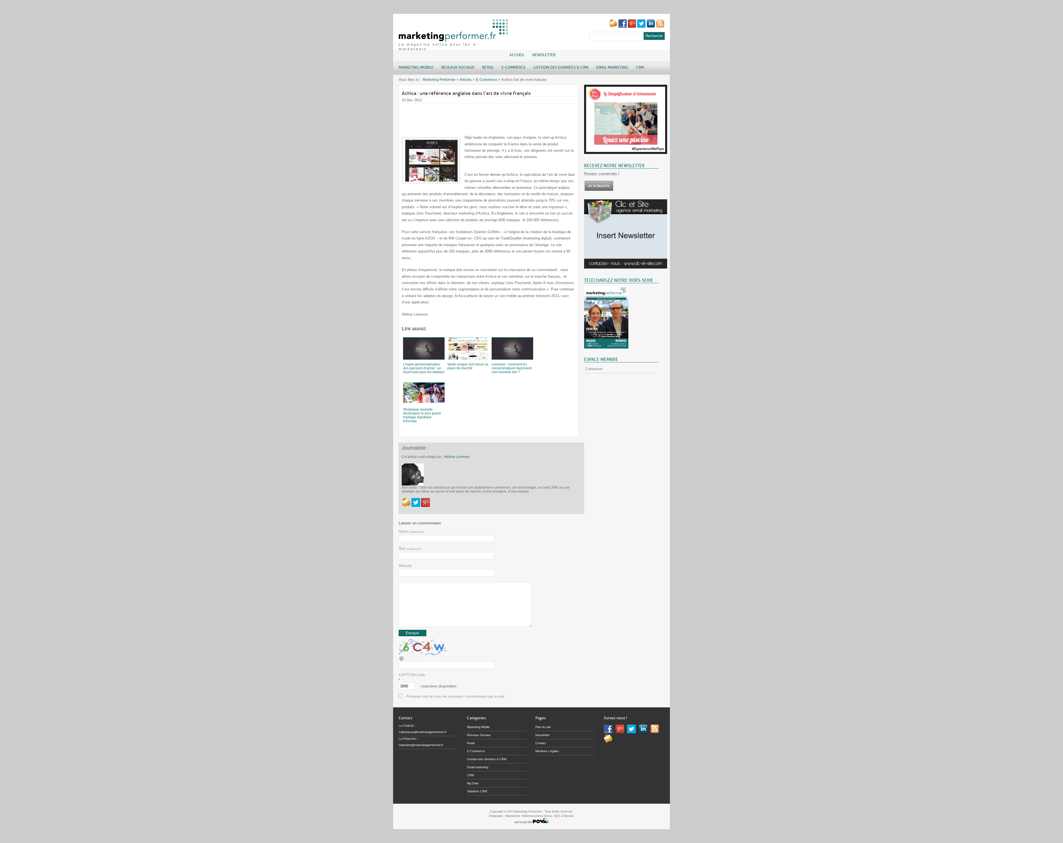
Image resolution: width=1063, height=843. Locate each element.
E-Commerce (486, 80)
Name (411, 531)
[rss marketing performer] (660, 26)
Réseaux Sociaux (479, 735)
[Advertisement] (502, 116)
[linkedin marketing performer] (651, 26)
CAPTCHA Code (412, 675)
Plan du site (543, 727)
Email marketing (477, 767)
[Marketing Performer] (454, 39)
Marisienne (512, 816)
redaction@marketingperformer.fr (421, 745)
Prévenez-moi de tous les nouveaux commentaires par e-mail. (455, 696)
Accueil (517, 55)
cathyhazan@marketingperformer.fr (423, 732)
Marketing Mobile (478, 727)
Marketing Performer (439, 80)
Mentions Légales (547, 751)
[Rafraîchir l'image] (402, 660)
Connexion (593, 369)
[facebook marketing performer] (622, 26)
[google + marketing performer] (632, 26)
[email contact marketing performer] (613, 26)
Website (405, 566)
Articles (466, 80)
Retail (470, 743)
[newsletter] (598, 190)
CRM (470, 775)
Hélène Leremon (456, 457)
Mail (410, 548)
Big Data (472, 783)
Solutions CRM (477, 791)
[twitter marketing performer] (641, 26)
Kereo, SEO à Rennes (559, 816)
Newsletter (544, 55)
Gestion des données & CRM (486, 759)
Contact (540, 743)
